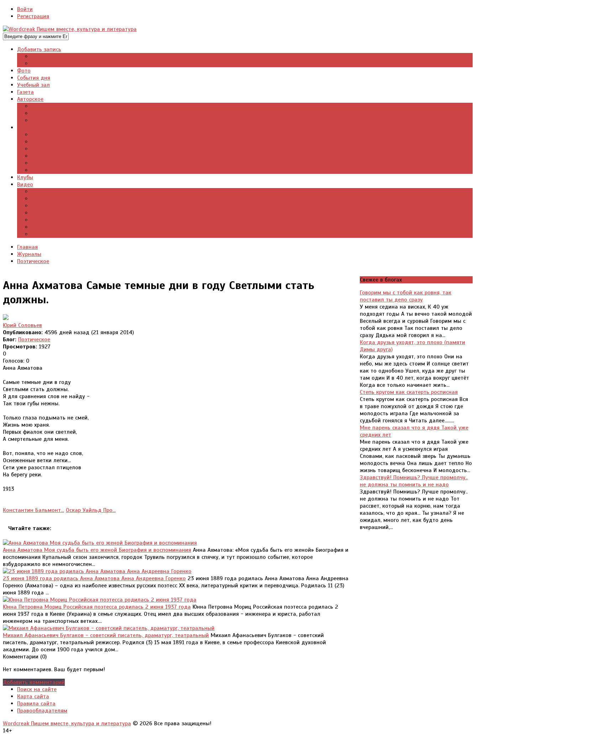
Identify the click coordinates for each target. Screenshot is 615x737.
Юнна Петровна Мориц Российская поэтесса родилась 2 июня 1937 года (97, 606)
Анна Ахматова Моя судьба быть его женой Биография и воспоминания (97, 550)
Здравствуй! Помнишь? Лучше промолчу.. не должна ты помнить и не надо (414, 481)
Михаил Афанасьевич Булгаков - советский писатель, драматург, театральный (106, 635)
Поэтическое (34, 339)
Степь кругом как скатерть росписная (409, 392)
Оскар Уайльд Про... (91, 510)
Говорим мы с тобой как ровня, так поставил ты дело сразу (405, 296)
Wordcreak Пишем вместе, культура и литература (67, 723)
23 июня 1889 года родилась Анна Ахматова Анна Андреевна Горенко (94, 578)
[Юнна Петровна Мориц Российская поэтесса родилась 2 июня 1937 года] (99, 599)
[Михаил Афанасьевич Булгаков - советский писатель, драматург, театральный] (109, 628)
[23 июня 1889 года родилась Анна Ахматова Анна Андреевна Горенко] (97, 571)
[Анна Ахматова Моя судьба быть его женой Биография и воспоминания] (100, 542)
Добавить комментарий (34, 682)
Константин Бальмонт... (33, 510)
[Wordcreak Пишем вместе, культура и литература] (70, 29)
